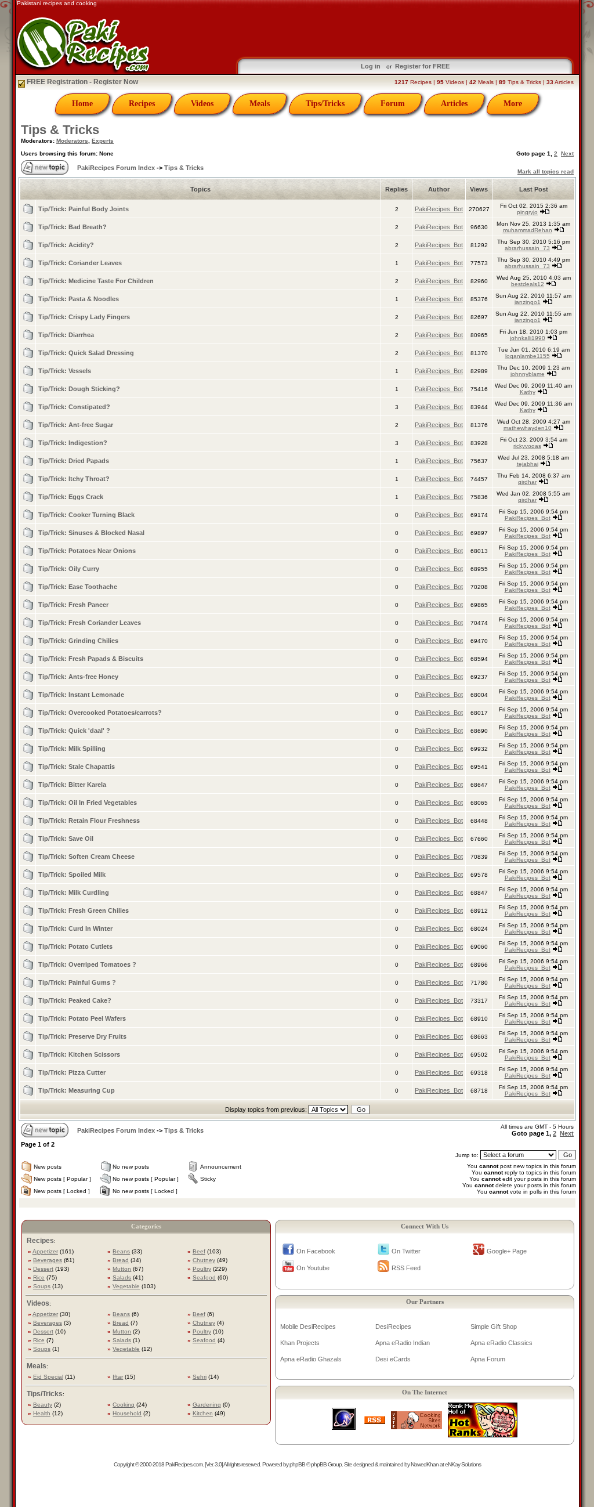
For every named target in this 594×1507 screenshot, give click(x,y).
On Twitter (406, 1251)
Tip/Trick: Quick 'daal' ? (74, 730)
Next (567, 153)
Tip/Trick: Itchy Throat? (74, 478)
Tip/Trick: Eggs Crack (70, 496)
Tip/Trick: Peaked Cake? (74, 1000)
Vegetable (126, 1286)
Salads (122, 1277)
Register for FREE (422, 66)
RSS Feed (406, 1267)
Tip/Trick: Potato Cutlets (75, 946)
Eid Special (48, 1377)
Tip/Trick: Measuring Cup (76, 1090)
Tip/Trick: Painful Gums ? (77, 982)
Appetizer (45, 1251)
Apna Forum (487, 1359)
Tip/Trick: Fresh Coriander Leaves (89, 622)
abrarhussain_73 (527, 248)
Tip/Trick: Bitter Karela (72, 784)
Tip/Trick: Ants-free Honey (78, 676)
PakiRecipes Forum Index (116, 167)
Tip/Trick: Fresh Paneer (73, 604)
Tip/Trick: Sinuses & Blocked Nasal (91, 532)
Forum (393, 103)
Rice (39, 1277)
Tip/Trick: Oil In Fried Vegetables (87, 802)
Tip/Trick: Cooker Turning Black (86, 514)
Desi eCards (393, 1359)
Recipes (142, 103)
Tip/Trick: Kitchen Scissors (79, 1054)
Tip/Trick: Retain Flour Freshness (89, 820)
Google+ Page (507, 1251)
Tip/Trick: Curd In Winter (75, 928)
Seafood (204, 1277)
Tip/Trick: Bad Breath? (72, 226)
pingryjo (527, 212)
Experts (103, 141)
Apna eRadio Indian (402, 1342)
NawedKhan (425, 1464)
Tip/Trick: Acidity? (66, 244)
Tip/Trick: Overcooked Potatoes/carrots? (100, 712)
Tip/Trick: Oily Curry (68, 568)
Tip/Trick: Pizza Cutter (72, 1072)
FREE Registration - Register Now (81, 82)
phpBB (297, 1464)
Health (41, 1413)
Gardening (207, 1404)
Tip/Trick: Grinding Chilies (78, 640)
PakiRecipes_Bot (439, 208)
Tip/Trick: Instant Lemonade (81, 694)
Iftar (118, 1377)
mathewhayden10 (528, 428)
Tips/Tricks (325, 103)
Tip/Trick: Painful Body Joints (83, 208)
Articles (454, 103)
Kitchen (203, 1413)
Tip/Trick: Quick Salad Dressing (86, 352)
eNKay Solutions (463, 1464)
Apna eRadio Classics (501, 1342)
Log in (371, 66)
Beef (199, 1251)
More (513, 103)
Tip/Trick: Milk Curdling (73, 892)
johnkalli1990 (527, 338)
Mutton (122, 1269)
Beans (121, 1251)
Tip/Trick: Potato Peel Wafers (82, 1018)
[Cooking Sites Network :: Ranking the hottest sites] (416, 1426)
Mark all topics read (545, 171)
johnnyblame (527, 374)
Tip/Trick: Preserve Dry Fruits (82, 1036)
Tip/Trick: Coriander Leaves (80, 262)
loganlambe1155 (527, 356)
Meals (259, 103)
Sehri (200, 1377)
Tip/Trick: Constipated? (74, 406)
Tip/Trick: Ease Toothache (77, 586)
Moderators (72, 141)
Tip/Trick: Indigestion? (72, 442)
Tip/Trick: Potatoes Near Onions (87, 550)
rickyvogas (527, 446)
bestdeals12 (527, 284)
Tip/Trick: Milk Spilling (72, 748)
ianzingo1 (528, 302)
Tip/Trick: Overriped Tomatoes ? (87, 964)
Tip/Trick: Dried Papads (73, 460)
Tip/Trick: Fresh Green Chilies (83, 910)
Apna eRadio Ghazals (311, 1359)
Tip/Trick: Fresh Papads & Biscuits (90, 658)
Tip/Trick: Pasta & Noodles (78, 298)
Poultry (202, 1269)
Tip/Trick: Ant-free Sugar (75, 424)
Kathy (527, 392)
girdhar (527, 482)
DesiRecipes (393, 1326)
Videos (202, 103)
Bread (121, 1260)
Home (82, 103)
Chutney (204, 1260)
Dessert (43, 1269)
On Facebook (315, 1251)
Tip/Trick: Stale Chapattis (76, 766)
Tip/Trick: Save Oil (65, 838)
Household (127, 1413)
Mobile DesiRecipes (308, 1326)
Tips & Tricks (60, 129)
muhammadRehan (527, 230)
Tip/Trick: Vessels (64, 370)
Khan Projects (300, 1342)
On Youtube (312, 1267)
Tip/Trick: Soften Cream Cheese (86, 856)
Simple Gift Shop (493, 1326)
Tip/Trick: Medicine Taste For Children (96, 280)
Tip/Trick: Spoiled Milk (72, 874)
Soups (41, 1286)
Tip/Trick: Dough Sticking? (79, 388)
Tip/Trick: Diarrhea (66, 334)
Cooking (124, 1404)
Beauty (42, 1404)
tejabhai (527, 464)
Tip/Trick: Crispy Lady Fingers (84, 316)
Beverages (47, 1260)
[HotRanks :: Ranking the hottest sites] (482, 1434)
